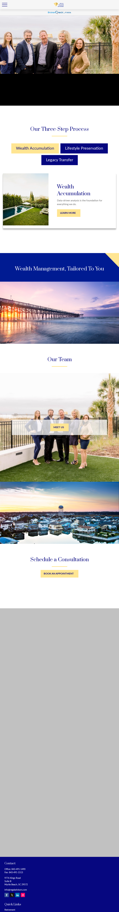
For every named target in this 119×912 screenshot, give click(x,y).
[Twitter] (12, 895)
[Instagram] (23, 895)
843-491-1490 (18, 869)
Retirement (9, 910)
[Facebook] (6, 895)
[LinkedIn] (17, 895)
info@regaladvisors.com (15, 890)
